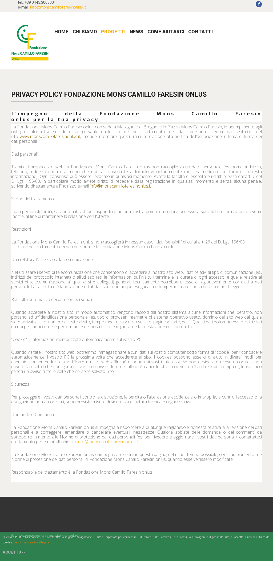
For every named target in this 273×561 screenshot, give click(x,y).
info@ (95, 186)
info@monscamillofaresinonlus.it (58, 7)
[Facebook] (259, 4)
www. (25, 136)
